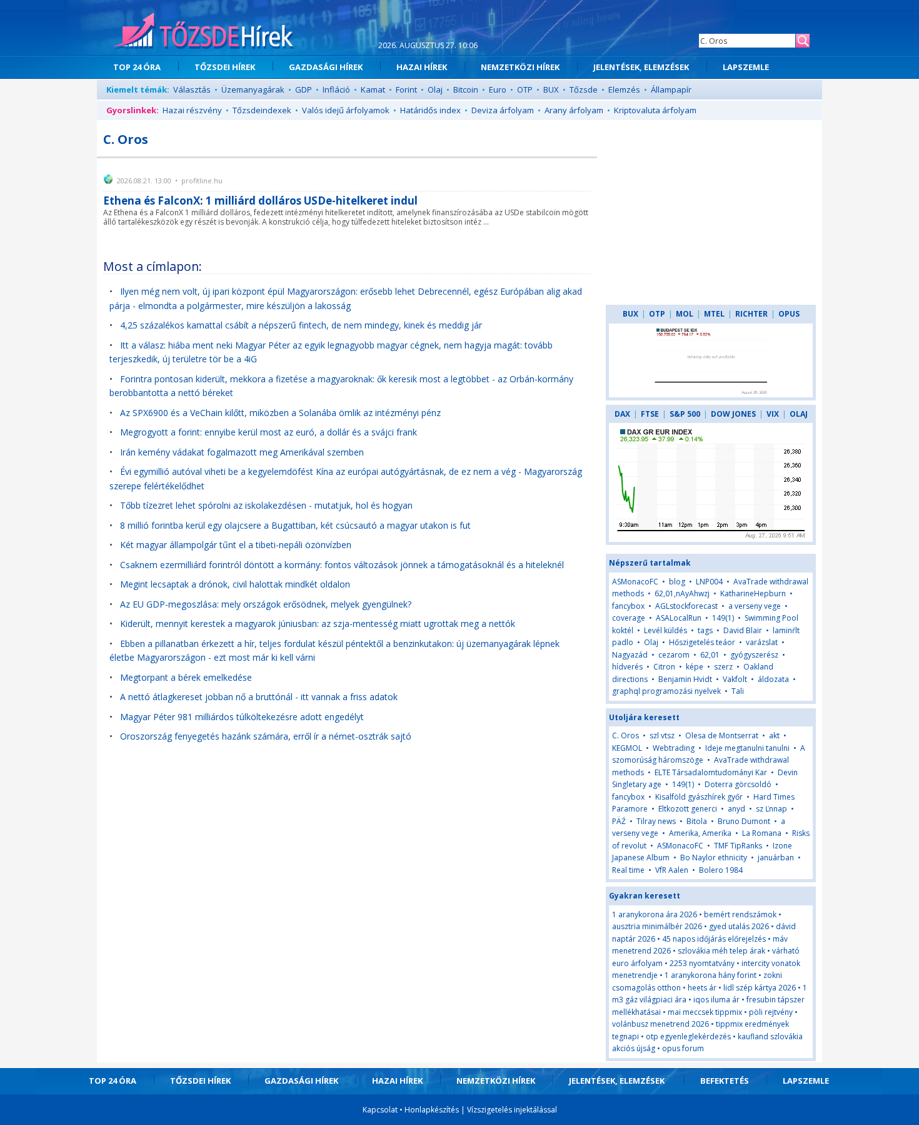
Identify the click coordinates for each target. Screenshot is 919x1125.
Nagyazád (630, 654)
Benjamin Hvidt (685, 679)
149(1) (723, 618)
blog (677, 581)
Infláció (336, 89)
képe (694, 666)
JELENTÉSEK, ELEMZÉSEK (641, 67)
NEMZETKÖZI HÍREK (520, 67)
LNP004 (709, 581)
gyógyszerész (754, 654)
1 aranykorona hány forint (710, 975)
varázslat (762, 642)
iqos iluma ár (716, 999)
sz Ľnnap (771, 808)
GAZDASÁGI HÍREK (326, 67)
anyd (736, 808)
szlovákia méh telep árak (721, 950)
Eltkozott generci (687, 808)
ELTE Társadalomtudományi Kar (711, 772)
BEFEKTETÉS (724, 1080)
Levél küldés (665, 630)
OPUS (789, 313)
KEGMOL (627, 748)
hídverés (627, 666)
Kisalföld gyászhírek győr (699, 797)
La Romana (761, 833)
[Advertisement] (711, 212)
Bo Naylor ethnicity (713, 857)
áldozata (773, 679)
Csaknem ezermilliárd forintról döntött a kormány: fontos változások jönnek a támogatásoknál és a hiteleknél (342, 565)
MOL (684, 313)
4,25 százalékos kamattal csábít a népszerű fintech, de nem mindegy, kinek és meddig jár (301, 325)
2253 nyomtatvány (702, 963)
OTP (525, 89)
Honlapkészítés (431, 1109)
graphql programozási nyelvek (666, 691)
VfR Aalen (671, 870)
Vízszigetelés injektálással (512, 1109)
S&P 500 (685, 414)
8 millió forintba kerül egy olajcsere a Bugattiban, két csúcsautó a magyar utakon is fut (295, 525)
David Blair (742, 630)
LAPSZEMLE (746, 67)
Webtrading (674, 748)
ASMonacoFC (635, 581)
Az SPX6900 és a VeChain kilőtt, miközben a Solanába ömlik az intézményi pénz (280, 413)
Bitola (696, 821)
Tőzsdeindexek (262, 110)
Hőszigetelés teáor (702, 642)
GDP (303, 89)
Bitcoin (465, 89)
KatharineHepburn (753, 593)
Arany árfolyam (574, 110)
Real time (628, 870)
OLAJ (799, 414)
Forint (406, 89)
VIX (772, 414)
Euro (497, 89)
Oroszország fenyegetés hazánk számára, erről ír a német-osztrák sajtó (265, 736)
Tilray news (656, 821)
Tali (737, 691)
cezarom (674, 654)
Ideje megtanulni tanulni (747, 748)
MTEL (714, 313)
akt (774, 735)
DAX (622, 414)
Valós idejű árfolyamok (345, 110)
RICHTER (751, 313)
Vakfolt (735, 679)
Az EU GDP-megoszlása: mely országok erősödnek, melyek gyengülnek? (265, 604)
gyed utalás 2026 (739, 926)
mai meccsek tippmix (705, 1012)
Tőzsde (584, 89)
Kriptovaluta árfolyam (655, 110)
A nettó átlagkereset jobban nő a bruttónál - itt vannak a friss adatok (259, 697)
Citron (664, 666)
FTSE (650, 414)
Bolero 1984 (721, 870)
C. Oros (625, 735)
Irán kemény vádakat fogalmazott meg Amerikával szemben (242, 452)
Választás (192, 89)
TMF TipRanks (738, 845)
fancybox (628, 606)
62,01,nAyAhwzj (682, 593)
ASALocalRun (678, 618)
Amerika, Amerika (700, 833)
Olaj (435, 89)
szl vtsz (662, 735)
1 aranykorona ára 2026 (654, 914)
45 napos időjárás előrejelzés (714, 939)
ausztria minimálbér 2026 (657, 926)
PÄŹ (619, 821)
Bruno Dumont (744, 821)
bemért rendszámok (740, 914)
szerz (723, 666)
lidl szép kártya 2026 (759, 987)
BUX (551, 89)
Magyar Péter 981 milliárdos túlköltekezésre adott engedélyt (242, 717)
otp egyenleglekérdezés (688, 1036)
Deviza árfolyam (502, 110)
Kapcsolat (380, 1109)
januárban (776, 857)
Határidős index (430, 110)
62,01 (710, 654)
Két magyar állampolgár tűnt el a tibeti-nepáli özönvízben (235, 545)
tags (705, 630)
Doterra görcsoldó (738, 784)
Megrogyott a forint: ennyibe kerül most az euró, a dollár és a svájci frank (268, 432)
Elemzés (624, 89)
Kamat (373, 89)
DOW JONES (733, 414)
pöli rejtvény (771, 1012)
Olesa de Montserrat (721, 735)
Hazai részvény (192, 110)
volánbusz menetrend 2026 (660, 1024)
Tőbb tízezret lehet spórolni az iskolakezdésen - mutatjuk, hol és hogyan (266, 505)
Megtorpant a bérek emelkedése (186, 677)
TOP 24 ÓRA (137, 67)
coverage (628, 618)
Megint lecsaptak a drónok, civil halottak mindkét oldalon (235, 584)
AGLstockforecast (686, 606)
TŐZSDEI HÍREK (224, 67)
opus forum (683, 1048)
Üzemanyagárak (252, 89)
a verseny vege (754, 606)
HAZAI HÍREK (421, 67)
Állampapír (671, 89)
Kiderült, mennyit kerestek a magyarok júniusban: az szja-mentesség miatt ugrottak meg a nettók (317, 623)
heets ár (702, 987)
